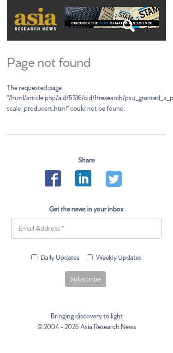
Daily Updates (60, 257)
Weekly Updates (119, 257)
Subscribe (85, 279)
